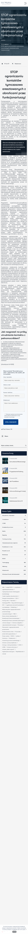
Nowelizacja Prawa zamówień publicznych (13, 620)
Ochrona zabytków (17, 622)
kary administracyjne (17, 602)
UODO (20, 645)
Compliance (14, 519)
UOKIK (3, 647)
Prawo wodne (5, 636)
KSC (3, 605)
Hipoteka (12, 600)
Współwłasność (20, 651)
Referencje (14, 554)
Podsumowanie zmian (8, 631)
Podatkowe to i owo (14, 547)
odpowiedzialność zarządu (9, 625)
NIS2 (15, 614)
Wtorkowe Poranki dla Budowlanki (14, 574)
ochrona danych (6, 622)
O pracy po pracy (14, 539)
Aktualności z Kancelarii (14, 515)
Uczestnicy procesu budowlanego (10, 640)
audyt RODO (9, 587)
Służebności (12, 638)
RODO (14, 558)
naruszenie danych (7, 614)
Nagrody (14, 535)
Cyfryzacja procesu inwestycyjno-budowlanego (11, 593)
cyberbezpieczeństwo (8, 589)
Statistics (4, 638)
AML (3, 587)
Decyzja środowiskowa (8, 598)
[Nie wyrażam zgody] (26, 929)
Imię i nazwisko (7, 377)
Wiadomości (18, 63)
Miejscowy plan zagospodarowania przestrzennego (11, 610)
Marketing (13, 607)
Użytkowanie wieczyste (8, 651)
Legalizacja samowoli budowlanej (14, 605)
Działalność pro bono (14, 527)
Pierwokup (20, 625)
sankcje (18, 636)
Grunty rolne (5, 600)
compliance (17, 587)
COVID (14, 523)
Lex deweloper (5, 607)
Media (14, 531)
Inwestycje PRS (6, 602)
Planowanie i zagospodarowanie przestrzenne (10, 628)
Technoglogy (14, 562)
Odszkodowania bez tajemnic (14, 543)
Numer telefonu (7, 392)
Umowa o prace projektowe (9, 642)
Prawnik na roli (14, 550)
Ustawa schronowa (12, 647)
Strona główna (5, 44)
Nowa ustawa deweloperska (9, 616)
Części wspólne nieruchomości (10, 596)
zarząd (4, 653)
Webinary (14, 566)
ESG (17, 598)
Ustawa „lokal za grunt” (8, 649)
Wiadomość (6, 400)
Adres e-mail (6, 385)
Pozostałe (17, 631)
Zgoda (14, 931)
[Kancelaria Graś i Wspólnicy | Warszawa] (6, 3)
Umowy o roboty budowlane (9, 645)
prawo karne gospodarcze (9, 634)
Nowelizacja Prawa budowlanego (10, 618)
